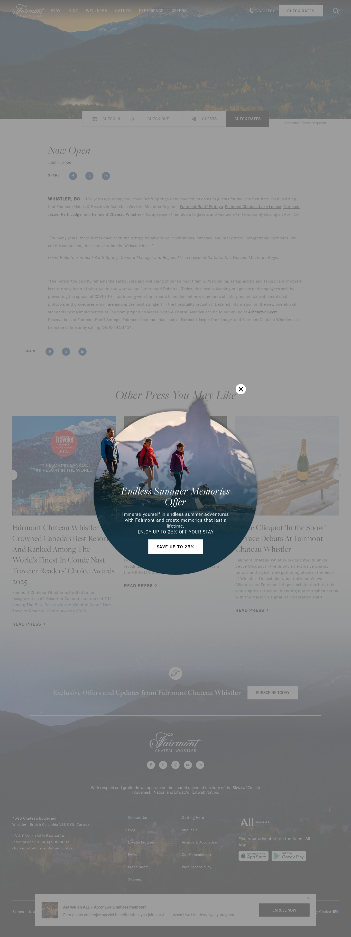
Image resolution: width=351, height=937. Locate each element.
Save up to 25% (176, 547)
